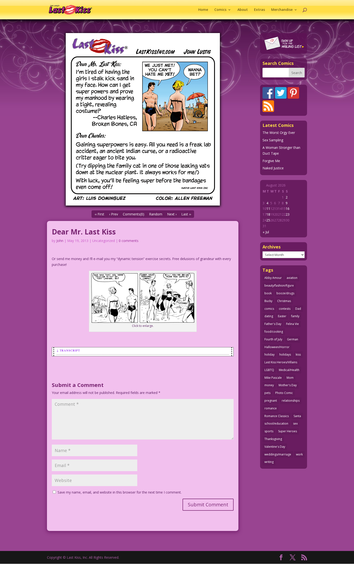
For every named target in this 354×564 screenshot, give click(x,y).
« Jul (266, 232)
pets (267, 393)
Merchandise (282, 10)
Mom (290, 378)
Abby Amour (273, 278)
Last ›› (186, 214)
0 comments (128, 240)
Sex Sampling (272, 140)
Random (155, 214)
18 (268, 214)
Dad (298, 309)
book (268, 293)
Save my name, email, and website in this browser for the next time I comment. (120, 492)
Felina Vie (292, 324)
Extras (259, 10)
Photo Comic (284, 393)
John (59, 240)
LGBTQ (269, 370)
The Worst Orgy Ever (278, 132)
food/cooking (273, 332)
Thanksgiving (273, 439)
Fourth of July (273, 339)
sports (268, 431)
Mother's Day (288, 385)
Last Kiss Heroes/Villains (280, 362)
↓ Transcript (68, 350)
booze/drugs (285, 293)
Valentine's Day (274, 447)
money (269, 385)
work (299, 454)
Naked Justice (273, 168)
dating (268, 316)
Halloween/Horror (276, 347)
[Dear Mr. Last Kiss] (142, 119)
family (295, 316)
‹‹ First (99, 214)
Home (203, 10)
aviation (292, 278)
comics (269, 309)
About (242, 10)
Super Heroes (287, 431)
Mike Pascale (273, 378)
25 (268, 220)
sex (295, 423)
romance (270, 408)
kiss (298, 354)
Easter (282, 316)
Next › (172, 214)
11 (268, 208)
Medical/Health (289, 370)
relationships (291, 401)
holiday (269, 354)
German (292, 339)
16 (287, 208)
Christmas (284, 301)
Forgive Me (271, 160)
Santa (297, 416)
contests (284, 309)
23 (287, 214)
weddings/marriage (277, 454)
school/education (276, 423)
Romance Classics (276, 416)
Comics (220, 10)
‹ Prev (113, 214)
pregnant (270, 401)
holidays (285, 354)
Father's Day (272, 324)
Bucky (268, 301)
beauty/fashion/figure (279, 285)
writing (269, 462)
